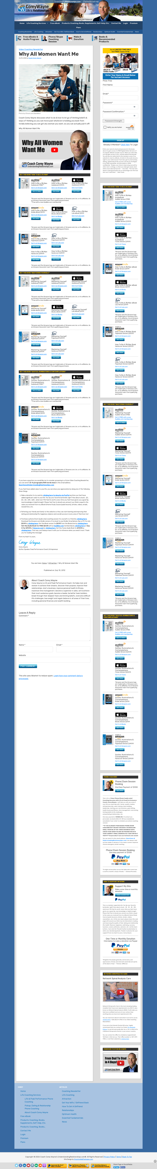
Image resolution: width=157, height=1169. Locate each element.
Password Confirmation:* (114, 111)
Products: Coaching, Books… (32, 1127)
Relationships (97, 32)
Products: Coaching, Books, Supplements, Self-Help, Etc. (85, 23)
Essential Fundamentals (125, 32)
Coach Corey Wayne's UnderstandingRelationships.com (33, 6)
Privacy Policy (109, 1157)
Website (22, 655)
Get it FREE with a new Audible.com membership (124, 203)
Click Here (125, 145)
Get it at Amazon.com (39, 188)
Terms (118, 1157)
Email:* (106, 94)
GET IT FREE (37, 191)
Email (59, 645)
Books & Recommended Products (107, 39)
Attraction (48, 32)
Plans (78, 27)
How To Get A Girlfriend (83, 32)
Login (125, 23)
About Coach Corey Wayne (36, 1112)
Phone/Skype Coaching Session (55, 39)
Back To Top (127, 1157)
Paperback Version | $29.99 (124, 364)
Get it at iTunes (77, 188)
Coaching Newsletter (25, 32)
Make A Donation (79, 38)
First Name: (108, 85)
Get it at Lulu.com (78, 216)
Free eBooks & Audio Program (31, 38)
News (137, 32)
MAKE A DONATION (123, 895)
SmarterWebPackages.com (83, 1159)
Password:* (108, 103)
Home (22, 23)
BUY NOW (56, 191)
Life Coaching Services (36, 23)
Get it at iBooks (56, 216)
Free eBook (55, 23)
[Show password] (134, 106)
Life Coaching (38, 32)
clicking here (107, 1019)
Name (22, 645)
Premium (133, 23)
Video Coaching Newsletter (31, 49)
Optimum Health (109, 32)
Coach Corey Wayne (35, 58)
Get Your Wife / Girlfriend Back (64, 32)
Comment (24, 616)
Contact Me (116, 23)
